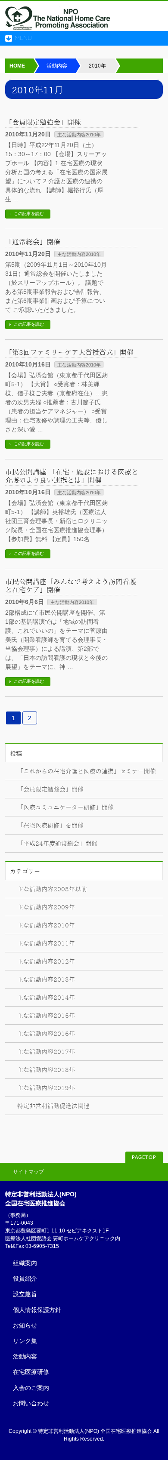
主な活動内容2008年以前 (52, 889)
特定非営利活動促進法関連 (53, 1106)
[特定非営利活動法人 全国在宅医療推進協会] (58, 21)
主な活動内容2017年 (46, 1052)
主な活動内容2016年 (46, 1034)
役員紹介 (25, 1278)
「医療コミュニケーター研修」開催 (65, 807)
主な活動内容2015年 (46, 1016)
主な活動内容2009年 (46, 907)
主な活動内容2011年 (46, 943)
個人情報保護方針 (37, 1309)
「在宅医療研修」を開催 (50, 825)
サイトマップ (28, 1172)
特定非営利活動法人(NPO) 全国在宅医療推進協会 (95, 1431)
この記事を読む (29, 213)
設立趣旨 (25, 1294)
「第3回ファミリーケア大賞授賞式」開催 (69, 352)
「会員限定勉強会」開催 (43, 122)
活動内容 (25, 1356)
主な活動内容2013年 (46, 979)
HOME (17, 66)
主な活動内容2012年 (46, 961)
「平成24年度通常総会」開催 (57, 844)
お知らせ (25, 1325)
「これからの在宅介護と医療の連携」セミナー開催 (86, 771)
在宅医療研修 (31, 1371)
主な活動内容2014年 (46, 998)
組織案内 (25, 1263)
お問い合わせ (31, 1403)
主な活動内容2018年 (46, 1070)
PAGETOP (144, 1157)
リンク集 (25, 1340)
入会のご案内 (31, 1387)
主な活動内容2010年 (79, 134)
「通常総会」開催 (32, 241)
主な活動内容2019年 (46, 1088)
